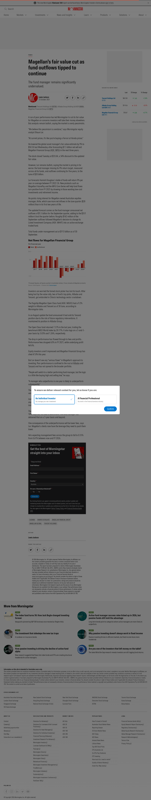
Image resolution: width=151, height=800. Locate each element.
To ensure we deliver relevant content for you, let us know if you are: (65, 390)
